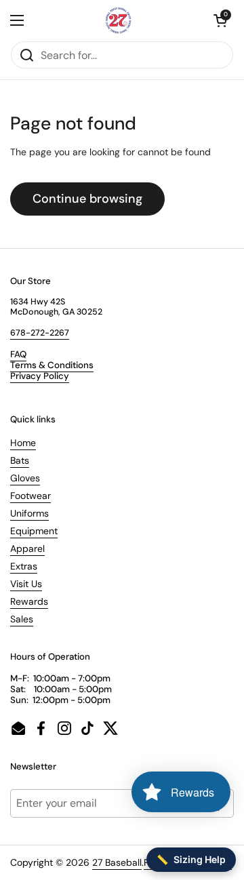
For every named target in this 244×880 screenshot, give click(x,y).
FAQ (18, 354)
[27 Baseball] (118, 20)
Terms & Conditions (52, 365)
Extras (23, 566)
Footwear (30, 495)
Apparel (27, 548)
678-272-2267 (39, 332)
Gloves (25, 478)
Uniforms (29, 513)
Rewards (29, 601)
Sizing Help (191, 859)
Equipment (34, 531)
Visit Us (26, 584)
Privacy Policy (39, 376)
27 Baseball (117, 862)
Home (23, 443)
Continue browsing (87, 199)
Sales (21, 619)
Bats (19, 460)
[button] (220, 20)
